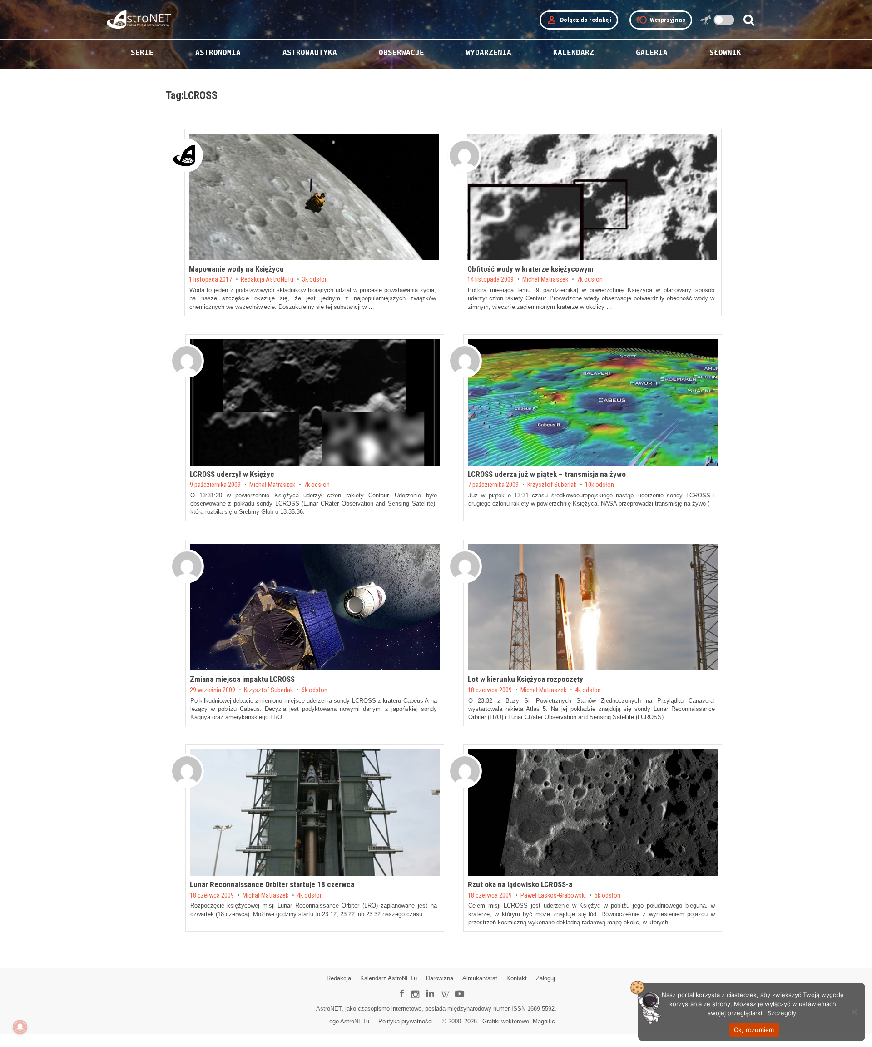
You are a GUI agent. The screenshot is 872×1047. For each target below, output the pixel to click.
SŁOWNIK (725, 52)
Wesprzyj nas (660, 20)
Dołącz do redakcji (578, 20)
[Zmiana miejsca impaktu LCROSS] (315, 607)
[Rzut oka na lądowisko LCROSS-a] (593, 812)
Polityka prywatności (405, 1021)
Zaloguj (545, 978)
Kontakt (516, 978)
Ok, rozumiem (754, 1029)
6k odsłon (314, 690)
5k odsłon (607, 896)
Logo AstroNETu (347, 1021)
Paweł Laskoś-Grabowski (553, 896)
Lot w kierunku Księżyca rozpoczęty (525, 679)
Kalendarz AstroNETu (388, 978)
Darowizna (439, 978)
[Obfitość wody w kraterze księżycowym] (592, 197)
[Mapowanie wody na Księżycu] (314, 197)
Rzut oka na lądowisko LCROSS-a (520, 884)
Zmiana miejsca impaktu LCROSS (242, 679)
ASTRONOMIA (218, 52)
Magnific (544, 1021)
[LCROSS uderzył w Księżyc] (315, 402)
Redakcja (339, 978)
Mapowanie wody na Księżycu (236, 268)
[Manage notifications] (20, 1027)
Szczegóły (782, 1013)
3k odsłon (315, 280)
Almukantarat (479, 978)
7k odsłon (589, 280)
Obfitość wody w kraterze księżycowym (530, 268)
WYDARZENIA (488, 52)
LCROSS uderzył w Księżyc (232, 474)
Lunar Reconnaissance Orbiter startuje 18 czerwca (272, 884)
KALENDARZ (573, 52)
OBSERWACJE (401, 52)
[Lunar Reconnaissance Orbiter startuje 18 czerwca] (315, 812)
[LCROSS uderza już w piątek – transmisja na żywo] (593, 402)
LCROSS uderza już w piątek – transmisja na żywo (547, 474)
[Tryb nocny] (724, 20)
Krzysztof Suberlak (552, 485)
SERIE (142, 52)
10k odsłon (599, 485)
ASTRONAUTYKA (309, 52)
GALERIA (652, 52)
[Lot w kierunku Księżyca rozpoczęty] (593, 607)
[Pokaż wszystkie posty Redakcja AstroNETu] (186, 155)
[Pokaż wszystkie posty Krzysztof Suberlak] (465, 361)
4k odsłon (588, 690)
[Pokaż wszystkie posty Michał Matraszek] (464, 156)
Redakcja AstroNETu (267, 280)
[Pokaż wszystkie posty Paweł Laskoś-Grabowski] (465, 771)
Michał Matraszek (545, 280)
